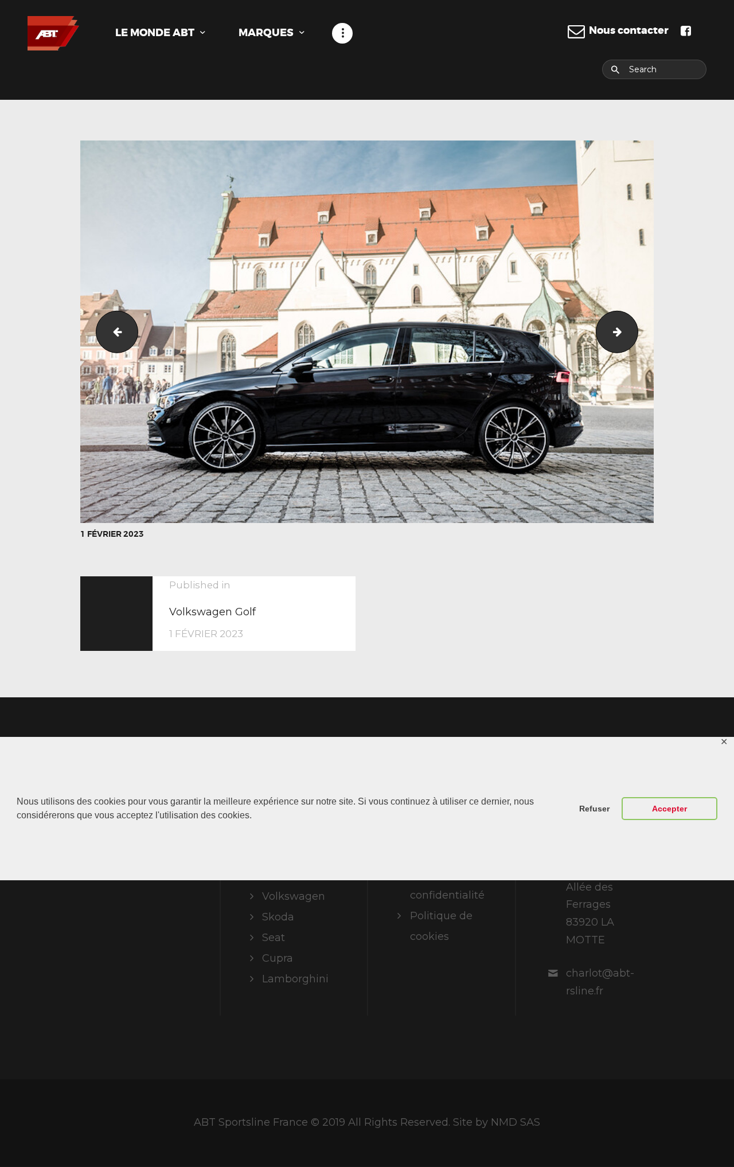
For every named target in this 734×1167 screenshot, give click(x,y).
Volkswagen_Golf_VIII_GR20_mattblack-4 (632, 331)
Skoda (278, 917)
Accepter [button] (669, 808)
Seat (273, 937)
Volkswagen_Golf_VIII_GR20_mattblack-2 (112, 331)
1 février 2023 (112, 534)
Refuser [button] (594, 808)
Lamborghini (295, 979)
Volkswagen (293, 896)
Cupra (277, 958)
